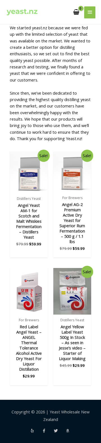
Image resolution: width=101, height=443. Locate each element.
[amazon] (68, 431)
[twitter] (59, 431)
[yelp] (35, 431)
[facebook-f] (47, 431)
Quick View (29, 188)
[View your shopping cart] (76, 12)
